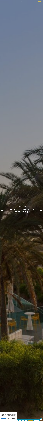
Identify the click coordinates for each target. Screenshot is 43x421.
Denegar (9, 418)
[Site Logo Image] (21, 2)
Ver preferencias (14, 418)
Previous (2, 210)
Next (41, 210)
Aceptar (3, 418)
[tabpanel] (21, 210)
